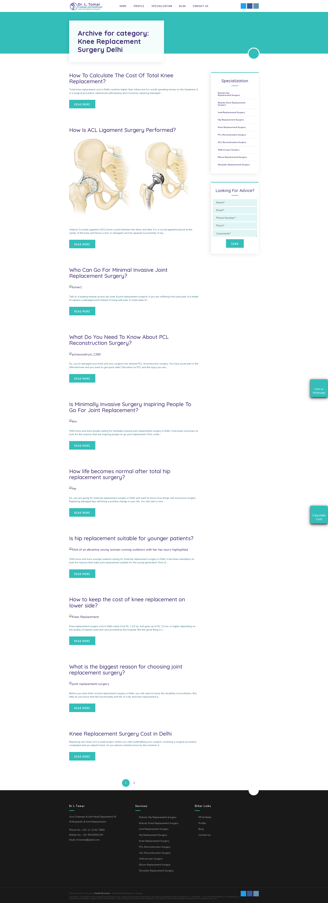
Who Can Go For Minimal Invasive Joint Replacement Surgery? (118, 272)
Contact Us (201, 6)
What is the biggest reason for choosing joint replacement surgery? (125, 669)
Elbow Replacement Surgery (232, 157)
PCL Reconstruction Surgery (232, 134)
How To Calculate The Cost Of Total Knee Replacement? (121, 78)
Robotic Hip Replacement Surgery (229, 94)
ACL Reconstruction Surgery (232, 142)
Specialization (162, 6)
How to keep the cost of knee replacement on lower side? (127, 602)
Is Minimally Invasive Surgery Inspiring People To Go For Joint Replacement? (130, 407)
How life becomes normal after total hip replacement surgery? (119, 474)
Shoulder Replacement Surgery (234, 164)
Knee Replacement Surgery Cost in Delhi (120, 733)
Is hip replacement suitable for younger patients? (131, 538)
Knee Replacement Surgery (232, 127)
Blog (182, 6)
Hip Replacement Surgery (231, 119)
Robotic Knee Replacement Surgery (231, 103)
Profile (139, 6)
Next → (142, 783)
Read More (82, 104)
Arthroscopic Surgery (229, 149)
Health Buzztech (102, 893)
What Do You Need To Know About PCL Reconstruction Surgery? (119, 339)
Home (123, 6)
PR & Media (205, 817)
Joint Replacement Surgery (231, 112)
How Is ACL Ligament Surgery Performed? (122, 129)
